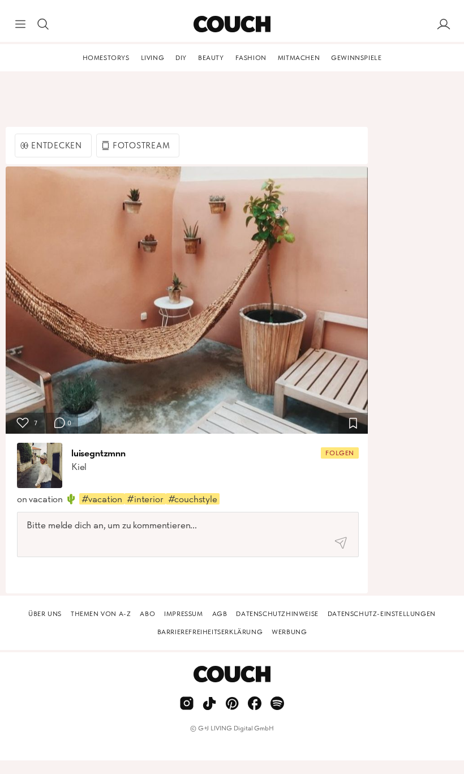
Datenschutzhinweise (277, 614)
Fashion (251, 58)
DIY (181, 58)
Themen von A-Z (101, 614)
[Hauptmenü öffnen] (20, 24)
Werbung (289, 632)
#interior (145, 498)
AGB (219, 614)
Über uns (45, 614)
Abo (147, 614)
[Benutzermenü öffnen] (443, 24)
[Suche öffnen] (43, 24)
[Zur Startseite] (232, 24)
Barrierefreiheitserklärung (210, 632)
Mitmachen (299, 58)
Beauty (211, 58)
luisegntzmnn (98, 453)
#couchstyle (192, 498)
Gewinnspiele (356, 58)
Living (153, 58)
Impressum (183, 614)
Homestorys (106, 58)
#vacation (101, 498)
